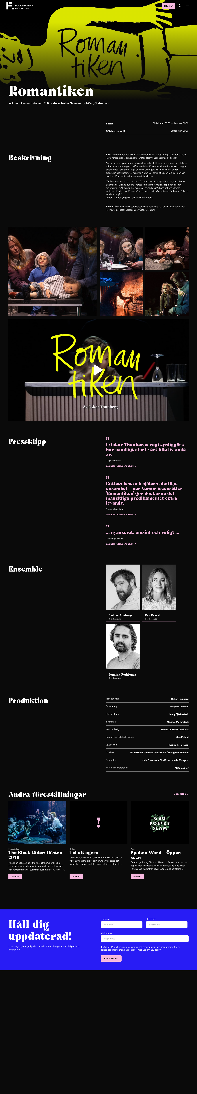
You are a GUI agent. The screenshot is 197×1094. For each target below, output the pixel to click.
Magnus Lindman (179, 706)
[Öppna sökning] (180, 6)
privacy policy (154, 950)
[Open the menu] (188, 6)
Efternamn (151, 919)
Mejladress (106, 933)
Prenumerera (111, 958)
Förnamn (105, 919)
